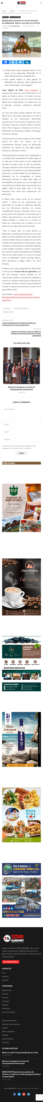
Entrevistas (6, 1008)
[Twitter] (12, 62)
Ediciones (5, 1042)
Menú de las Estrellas (21, 308)
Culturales (5, 1001)
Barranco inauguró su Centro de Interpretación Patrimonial (21, 388)
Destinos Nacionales (9, 1020)
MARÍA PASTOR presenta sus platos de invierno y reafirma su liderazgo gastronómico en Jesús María (21, 1074)
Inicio (4, 973)
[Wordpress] (28, 1094)
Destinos (5, 1005)
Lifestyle (5, 1035)
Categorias (7, 986)
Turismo (5, 997)
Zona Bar (5, 994)
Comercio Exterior (8, 1012)
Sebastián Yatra (8, 312)
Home (4, 11)
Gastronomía (6, 990)
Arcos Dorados (31, 90)
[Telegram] (20, 62)
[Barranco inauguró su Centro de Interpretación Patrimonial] (21, 365)
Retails (12, 11)
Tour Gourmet (14, 26)
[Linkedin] (27, 62)
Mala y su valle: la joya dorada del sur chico (20, 1052)
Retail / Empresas (8, 1031)
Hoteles (5, 1028)
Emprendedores (8, 1039)
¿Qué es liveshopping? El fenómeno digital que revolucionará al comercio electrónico (21, 297)
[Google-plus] (23, 1094)
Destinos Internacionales (11, 1024)
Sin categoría (15, 17)
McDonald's (7, 308)
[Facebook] (5, 62)
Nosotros (5, 976)
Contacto (6, 968)
